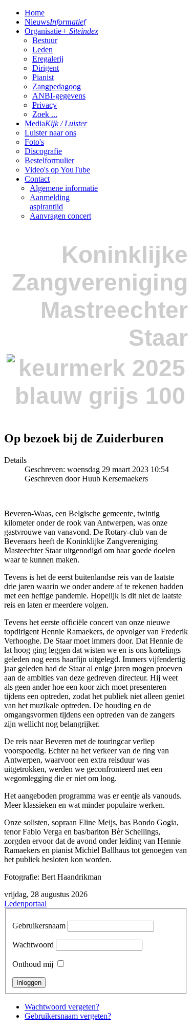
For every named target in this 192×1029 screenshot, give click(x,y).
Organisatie (61, 31)
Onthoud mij (32, 964)
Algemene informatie (64, 188)
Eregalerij (47, 58)
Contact (37, 178)
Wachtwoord (33, 944)
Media (56, 123)
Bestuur (44, 40)
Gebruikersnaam (39, 925)
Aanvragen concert (60, 215)
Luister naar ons (50, 132)
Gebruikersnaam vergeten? (68, 1016)
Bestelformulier (49, 160)
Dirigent (45, 68)
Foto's (34, 142)
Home (35, 12)
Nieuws (55, 21)
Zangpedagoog (56, 86)
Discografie (43, 151)
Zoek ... (44, 114)
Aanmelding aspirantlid (50, 202)
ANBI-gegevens (59, 95)
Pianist (43, 77)
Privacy (44, 105)
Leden (42, 49)
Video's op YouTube (57, 169)
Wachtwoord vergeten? (62, 1006)
